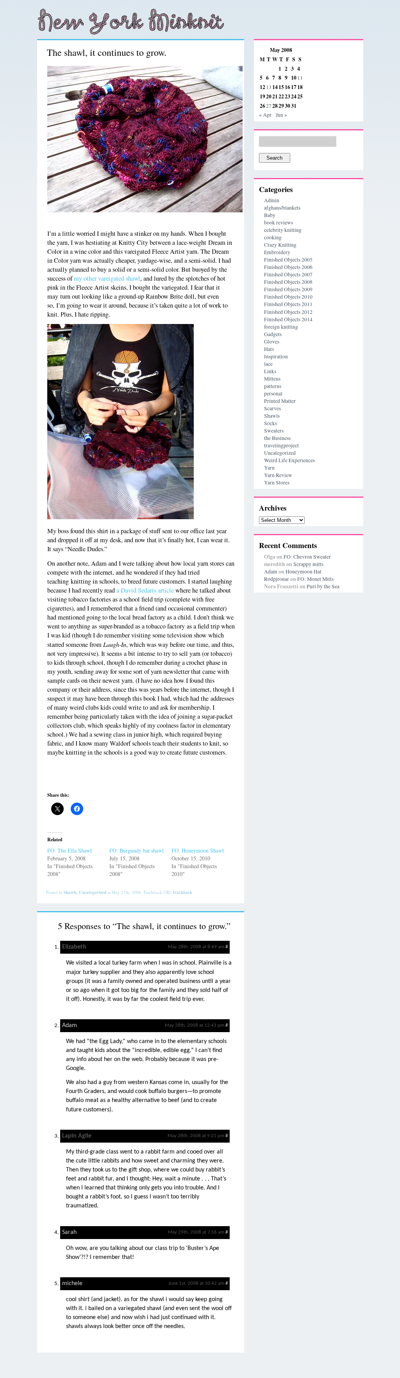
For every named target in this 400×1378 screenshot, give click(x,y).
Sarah (69, 1232)
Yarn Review (278, 475)
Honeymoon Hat (303, 571)
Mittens (272, 378)
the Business (277, 438)
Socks (270, 423)
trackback (182, 892)
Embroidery (277, 252)
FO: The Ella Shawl (69, 850)
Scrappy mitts (308, 564)
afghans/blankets (282, 207)
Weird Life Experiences (289, 460)
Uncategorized (92, 892)
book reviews (278, 222)
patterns (272, 386)
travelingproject (281, 445)
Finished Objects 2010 (288, 296)
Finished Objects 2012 (288, 311)
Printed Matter (280, 400)
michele (72, 1283)
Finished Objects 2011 (288, 304)
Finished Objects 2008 (288, 281)
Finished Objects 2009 (288, 289)
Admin (271, 200)
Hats (269, 349)
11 (300, 77)
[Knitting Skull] (120, 517)
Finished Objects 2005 (288, 259)
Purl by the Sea (323, 586)
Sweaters (274, 430)
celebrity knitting (283, 229)
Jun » (281, 114)
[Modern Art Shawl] (145, 210)
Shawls (70, 892)
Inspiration (276, 356)
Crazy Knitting (280, 244)
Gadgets (273, 334)
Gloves (271, 341)
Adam (69, 1025)
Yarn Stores (276, 482)
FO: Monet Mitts (315, 578)
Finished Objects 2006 (288, 267)
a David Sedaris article (145, 590)
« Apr (265, 114)
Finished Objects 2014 (288, 319)
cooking (273, 237)
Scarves (272, 408)
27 (268, 105)
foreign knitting (281, 326)
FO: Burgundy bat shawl (136, 850)
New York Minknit (131, 21)
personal (273, 393)
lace (268, 363)
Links (270, 371)
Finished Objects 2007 (288, 274)
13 (268, 87)
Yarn (269, 467)
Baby (269, 215)
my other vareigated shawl (107, 278)
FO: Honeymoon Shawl (197, 850)
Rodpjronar (276, 578)
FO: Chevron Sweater (307, 556)
